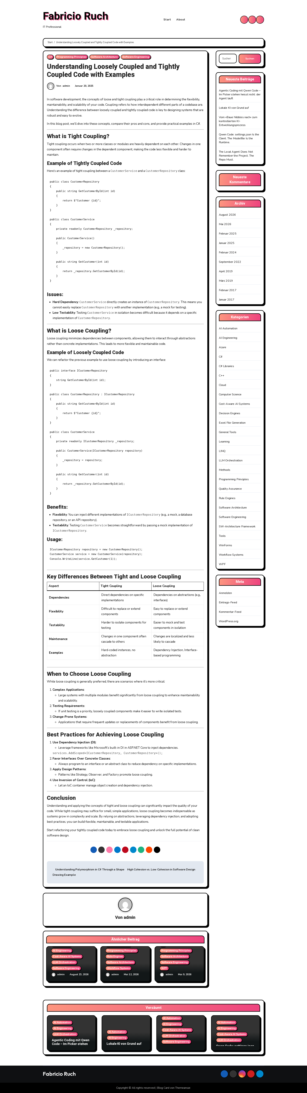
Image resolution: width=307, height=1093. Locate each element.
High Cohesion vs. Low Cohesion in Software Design (161, 869)
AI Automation (228, 328)
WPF (164, 968)
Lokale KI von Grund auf (234, 108)
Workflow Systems (118, 968)
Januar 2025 (227, 243)
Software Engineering (136, 57)
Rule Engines (115, 956)
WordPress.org (228, 621)
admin (66, 86)
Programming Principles (71, 57)
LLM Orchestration (64, 962)
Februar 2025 (227, 234)
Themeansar (182, 1088)
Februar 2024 (227, 252)
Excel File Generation (232, 423)
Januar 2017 (227, 300)
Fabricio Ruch (75, 16)
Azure (222, 347)
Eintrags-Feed (228, 602)
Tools (222, 536)
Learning (224, 442)
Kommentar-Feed (230, 612)
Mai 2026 (225, 224)
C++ (221, 376)
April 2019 (226, 271)
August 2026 (227, 215)
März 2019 (226, 281)
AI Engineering (62, 950)
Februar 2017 (227, 290)
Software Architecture (104, 57)
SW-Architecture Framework (237, 526)
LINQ (222, 451)
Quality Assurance (230, 489)
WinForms (225, 545)
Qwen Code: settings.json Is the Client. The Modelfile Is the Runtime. (239, 138)
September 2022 (230, 262)
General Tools (227, 432)
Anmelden (225, 593)
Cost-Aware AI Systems (67, 956)
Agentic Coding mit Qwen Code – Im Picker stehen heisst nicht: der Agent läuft (240, 94)
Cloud (222, 385)
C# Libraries (226, 366)
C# (50, 57)
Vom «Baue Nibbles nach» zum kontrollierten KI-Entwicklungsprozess (238, 121)
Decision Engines (229, 413)
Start (167, 20)
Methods (224, 470)
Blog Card (163, 1088)
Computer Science (230, 394)
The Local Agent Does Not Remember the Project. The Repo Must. (236, 156)
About (180, 20)
